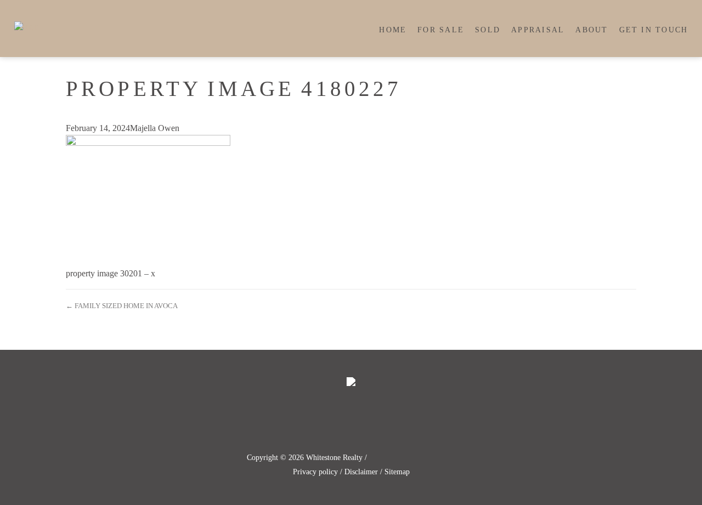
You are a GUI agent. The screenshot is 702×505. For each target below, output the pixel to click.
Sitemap (397, 472)
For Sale (440, 30)
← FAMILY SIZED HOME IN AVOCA (122, 306)
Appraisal (537, 30)
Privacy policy (315, 472)
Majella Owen (154, 128)
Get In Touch (653, 30)
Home (392, 30)
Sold (487, 30)
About (591, 30)
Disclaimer (361, 472)
